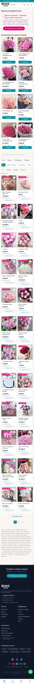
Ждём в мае (9, 200)
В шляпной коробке (13, 648)
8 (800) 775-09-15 (8, 595)
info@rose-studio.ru (8, 600)
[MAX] (21, 659)
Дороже (23, 169)
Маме (29, 165)
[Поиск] (28, 4)
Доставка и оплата (23, 609)
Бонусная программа (24, 616)
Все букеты (4, 609)
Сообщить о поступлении (15, 28)
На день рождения (26, 651)
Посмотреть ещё (17, 516)
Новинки (8, 169)
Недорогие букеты (15, 651)
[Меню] (31, 4)
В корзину (9, 62)
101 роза (4, 648)
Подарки (27, 160)
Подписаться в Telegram (18, 576)
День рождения (11, 165)
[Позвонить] (24, 4)
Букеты (10, 160)
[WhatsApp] (17, 659)
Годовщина (22, 165)
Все (4, 160)
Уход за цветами (5, 635)
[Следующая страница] (22, 522)
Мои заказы (4, 630)
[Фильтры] (3, 170)
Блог (19, 621)
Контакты (20, 614)
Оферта (26, 666)
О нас (19, 611)
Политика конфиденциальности (14, 666)
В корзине (22, 648)
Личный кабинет (5, 628)
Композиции (18, 160)
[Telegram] (12, 659)
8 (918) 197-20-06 (8, 597)
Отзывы (20, 618)
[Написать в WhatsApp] (30, 672)
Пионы (28, 648)
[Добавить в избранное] (14, 39)
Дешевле (15, 169)
